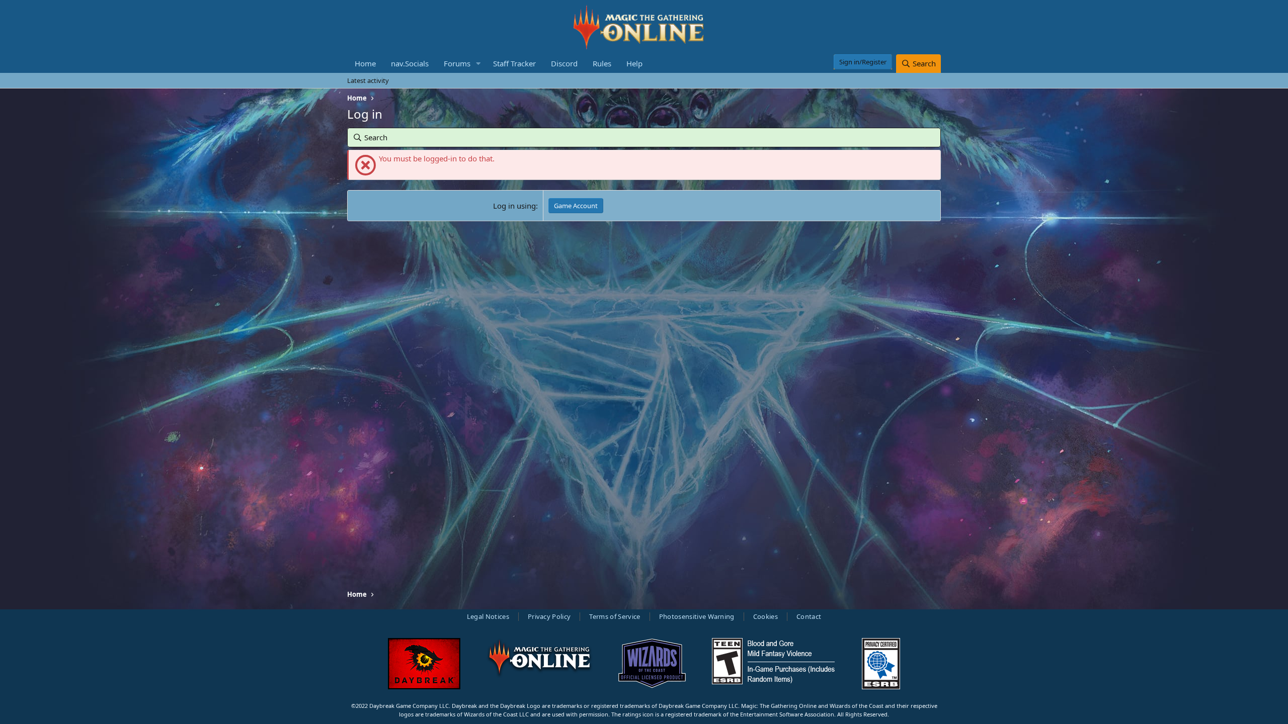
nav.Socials (410, 63)
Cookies (765, 616)
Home (365, 63)
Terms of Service (614, 616)
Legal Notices (488, 616)
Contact (808, 616)
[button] (478, 63)
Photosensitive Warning (697, 616)
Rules (602, 63)
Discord (564, 63)
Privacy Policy (549, 616)
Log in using (514, 206)
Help (634, 63)
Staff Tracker (514, 63)
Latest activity (368, 80)
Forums (457, 63)
